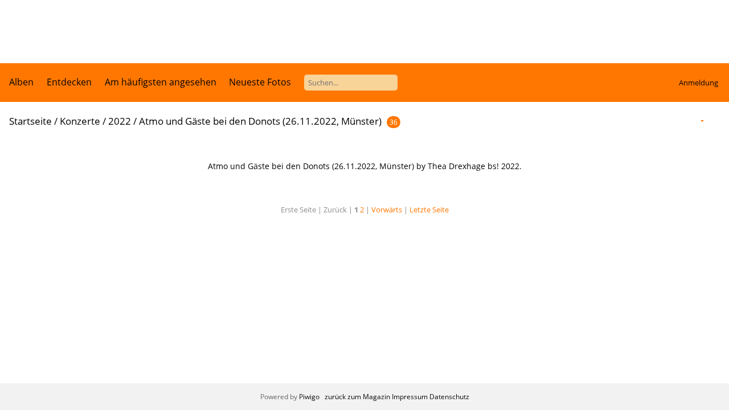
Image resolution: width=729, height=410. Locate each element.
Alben (21, 82)
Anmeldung (698, 82)
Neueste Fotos (260, 82)
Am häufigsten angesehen (160, 82)
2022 (119, 121)
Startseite (30, 121)
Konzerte (80, 121)
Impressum (410, 396)
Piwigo (309, 396)
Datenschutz (449, 396)
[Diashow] (715, 120)
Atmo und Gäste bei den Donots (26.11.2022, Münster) (260, 121)
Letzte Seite (429, 209)
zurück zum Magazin (357, 396)
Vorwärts (386, 209)
